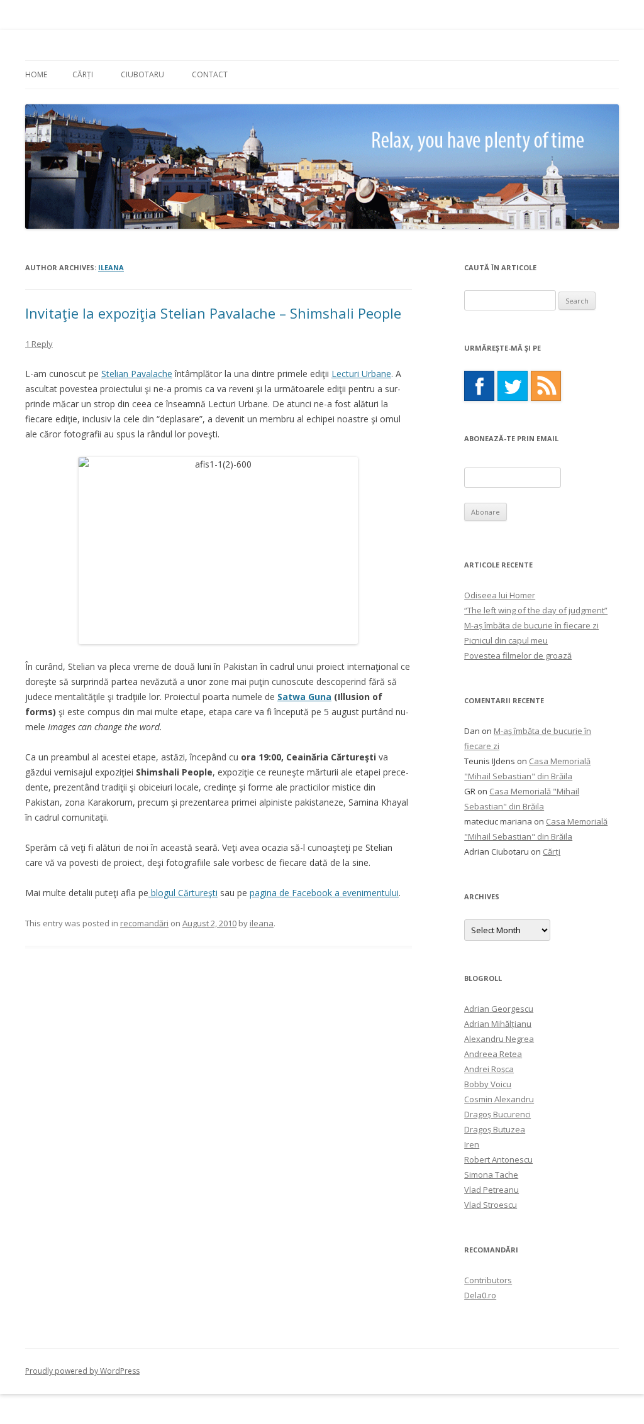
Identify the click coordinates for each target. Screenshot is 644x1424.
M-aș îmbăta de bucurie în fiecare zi (531, 625)
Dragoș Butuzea (494, 1129)
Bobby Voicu (487, 1084)
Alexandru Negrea (499, 1038)
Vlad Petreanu (491, 1189)
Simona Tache (491, 1174)
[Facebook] (479, 386)
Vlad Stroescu (490, 1204)
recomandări (144, 923)
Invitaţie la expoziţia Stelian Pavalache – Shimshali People (213, 313)
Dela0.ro (480, 1295)
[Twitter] (512, 386)
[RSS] (546, 386)
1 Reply (39, 343)
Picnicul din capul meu (506, 640)
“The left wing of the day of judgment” (536, 610)
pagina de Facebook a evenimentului (324, 893)
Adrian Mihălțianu (497, 1023)
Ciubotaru (142, 74)
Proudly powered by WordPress (82, 1371)
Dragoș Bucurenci (497, 1114)
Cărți (82, 74)
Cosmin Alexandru (499, 1099)
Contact (210, 74)
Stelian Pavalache (136, 374)
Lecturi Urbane (361, 374)
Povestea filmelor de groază (518, 655)
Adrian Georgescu (498, 1008)
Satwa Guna (304, 697)
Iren (471, 1144)
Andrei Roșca (489, 1069)
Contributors (488, 1280)
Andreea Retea (493, 1054)
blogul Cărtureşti (183, 893)
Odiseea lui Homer (499, 595)
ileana (111, 267)
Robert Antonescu (498, 1159)
